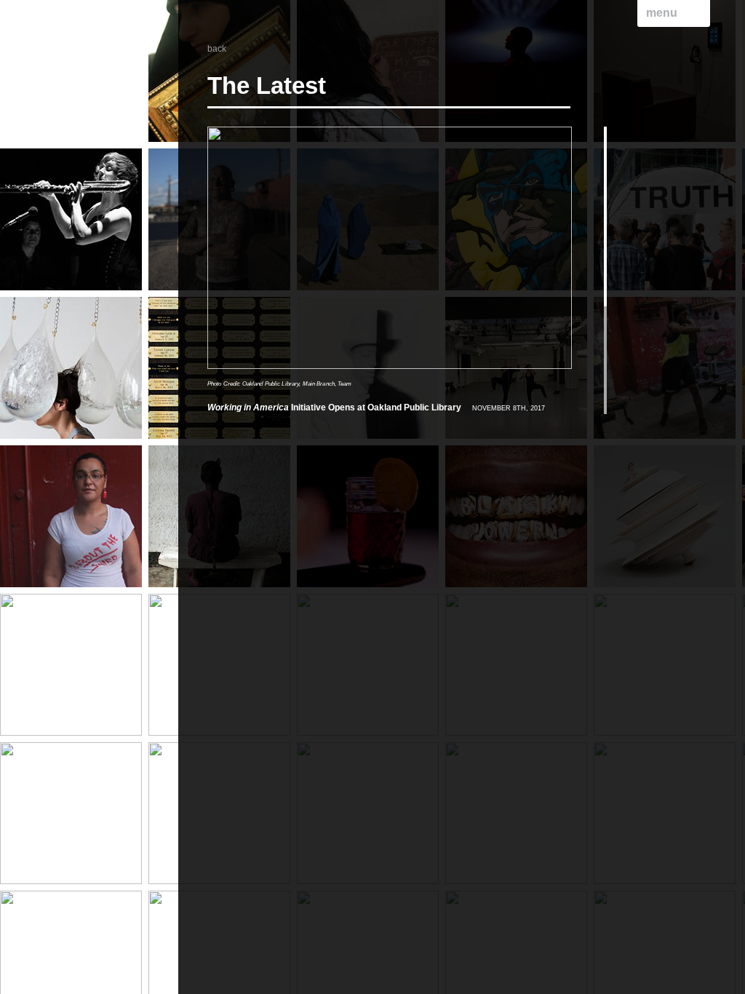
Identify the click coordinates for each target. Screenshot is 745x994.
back (216, 49)
